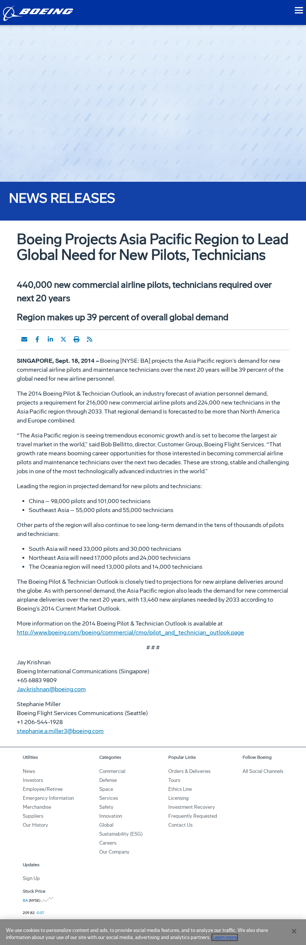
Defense (108, 780)
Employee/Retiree (43, 789)
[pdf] (102, 339)
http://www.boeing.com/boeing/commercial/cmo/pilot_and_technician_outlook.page (130, 632)
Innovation (110, 816)
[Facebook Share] (37, 339)
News (29, 771)
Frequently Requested (192, 816)
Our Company (114, 852)
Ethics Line (180, 789)
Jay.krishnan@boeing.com (51, 689)
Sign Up (31, 878)
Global (106, 825)
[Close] (294, 931)
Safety (106, 807)
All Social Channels (263, 771)
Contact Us (180, 825)
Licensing (178, 798)
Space (106, 789)
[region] (153, 932)
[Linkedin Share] (50, 339)
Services (108, 798)
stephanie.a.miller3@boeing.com (60, 731)
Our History (35, 825)
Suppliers (33, 816)
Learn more (224, 937)
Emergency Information (48, 798)
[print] (76, 339)
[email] (24, 339)
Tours (174, 780)
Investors (33, 780)
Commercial (112, 771)
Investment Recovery (191, 807)
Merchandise (37, 807)
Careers (107, 843)
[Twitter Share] (63, 339)
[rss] (89, 339)
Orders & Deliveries (189, 771)
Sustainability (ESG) (121, 834)
